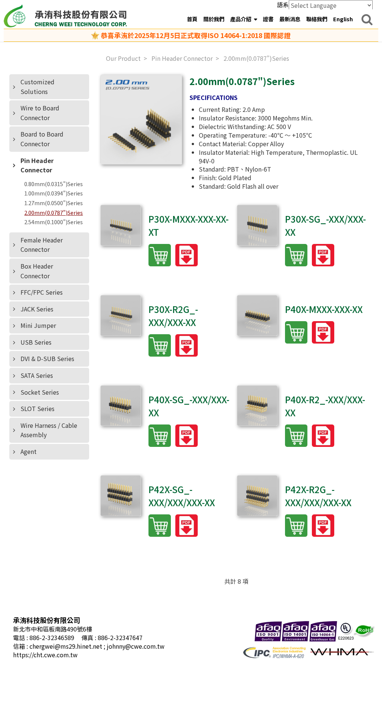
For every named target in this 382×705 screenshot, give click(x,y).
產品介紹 (241, 19)
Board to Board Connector (42, 138)
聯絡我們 (316, 19)
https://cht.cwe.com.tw (45, 654)
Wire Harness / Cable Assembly (49, 430)
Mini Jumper (38, 325)
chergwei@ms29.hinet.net (66, 646)
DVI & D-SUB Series (47, 358)
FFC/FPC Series (42, 292)
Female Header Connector (42, 244)
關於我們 (213, 19)
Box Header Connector (37, 270)
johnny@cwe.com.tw (136, 646)
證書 (268, 19)
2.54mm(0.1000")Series (53, 222)
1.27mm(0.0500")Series (53, 203)
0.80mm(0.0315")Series (53, 184)
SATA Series (37, 375)
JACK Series (37, 308)
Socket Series (40, 392)
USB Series (36, 342)
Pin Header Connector (37, 165)
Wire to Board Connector (40, 112)
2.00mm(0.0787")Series (53, 213)
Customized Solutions (37, 86)
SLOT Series (37, 408)
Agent (29, 451)
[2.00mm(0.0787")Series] (141, 119)
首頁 (192, 19)
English (343, 19)
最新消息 (289, 19)
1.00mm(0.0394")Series (53, 193)
